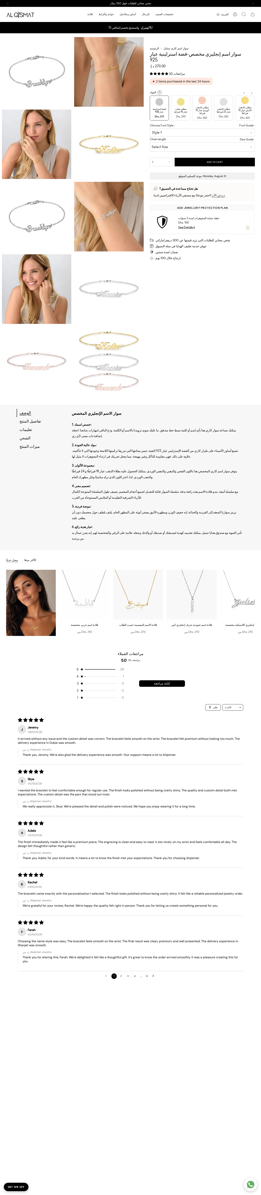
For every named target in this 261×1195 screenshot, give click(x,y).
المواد (155, 92)
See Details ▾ (186, 227)
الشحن (25, 438)
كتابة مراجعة (162, 683)
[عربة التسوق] (252, 14)
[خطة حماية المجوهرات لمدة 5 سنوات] (162, 222)
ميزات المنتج (29, 447)
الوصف (25, 413)
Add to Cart (215, 162)
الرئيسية (154, 48)
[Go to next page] (154, 976)
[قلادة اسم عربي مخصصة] (84, 594)
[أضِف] (248, 227)
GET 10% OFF (16, 1186)
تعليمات (25, 430)
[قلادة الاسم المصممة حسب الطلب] (138, 594)
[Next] (253, 3)
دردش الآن (218, 195)
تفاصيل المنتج (30, 421)
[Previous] (8, 3)
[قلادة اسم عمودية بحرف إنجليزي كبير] (191, 594)
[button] (90, 14)
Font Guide (246, 125)
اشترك (145, 27)
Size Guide (247, 139)
